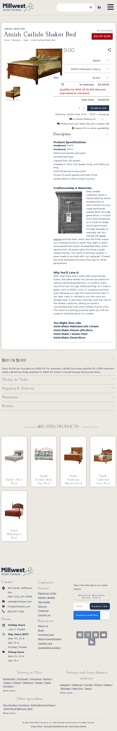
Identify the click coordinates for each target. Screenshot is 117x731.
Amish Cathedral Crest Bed (103, 479)
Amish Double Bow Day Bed (43, 479)
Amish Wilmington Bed (14, 534)
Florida (88, 684)
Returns (8, 406)
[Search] (91, 7)
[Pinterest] (95, 634)
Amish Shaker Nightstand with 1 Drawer (76, 326)
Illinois (97, 684)
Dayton (47, 679)
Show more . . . (11, 691)
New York (77, 688)
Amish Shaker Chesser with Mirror (73, 330)
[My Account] (99, 7)
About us (43, 626)
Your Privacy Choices (77, 726)
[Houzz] (91, 641)
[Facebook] (79, 634)
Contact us (44, 615)
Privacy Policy (36, 726)
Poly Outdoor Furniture (16, 705)
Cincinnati (22, 679)
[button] (98, 108)
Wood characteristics (49, 639)
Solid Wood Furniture (43, 705)
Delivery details (46, 597)
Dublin (8, 682)
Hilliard (17, 682)
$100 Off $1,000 (14, 361)
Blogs (41, 630)
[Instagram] (87, 634)
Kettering (28, 682)
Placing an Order (15, 380)
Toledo (38, 682)
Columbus (35, 679)
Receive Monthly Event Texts (91, 596)
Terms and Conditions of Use (56, 726)
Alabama (65, 684)
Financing (43, 610)
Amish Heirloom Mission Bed (73, 479)
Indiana (107, 684)
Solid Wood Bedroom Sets (18, 708)
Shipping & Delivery (18, 388)
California (77, 684)
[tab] (30, 691)
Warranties (10, 397)
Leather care (45, 643)
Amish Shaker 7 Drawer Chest (70, 333)
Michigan (65, 688)
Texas (88, 688)
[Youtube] (103, 634)
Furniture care (46, 634)
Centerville (9, 679)
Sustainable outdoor (49, 647)
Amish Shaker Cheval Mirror (69, 337)
